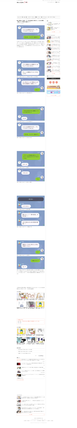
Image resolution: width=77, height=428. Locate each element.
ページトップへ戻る (53, 95)
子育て (43, 0)
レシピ (47, 0)
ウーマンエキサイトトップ (51, 2)
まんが (51, 0)
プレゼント (55, 0)
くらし (45, 0)
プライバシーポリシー (33, 420)
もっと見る (30, 414)
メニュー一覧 (58, 0)
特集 (47, 20)
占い (53, 0)
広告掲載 (52, 420)
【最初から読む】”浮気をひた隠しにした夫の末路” (25, 351)
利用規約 (28, 420)
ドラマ (18, 379)
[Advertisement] (38, 9)
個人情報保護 (39, 420)
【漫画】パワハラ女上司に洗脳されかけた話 (24, 353)
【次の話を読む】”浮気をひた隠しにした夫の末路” (25, 349)
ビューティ (49, 0)
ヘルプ (44, 419)
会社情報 (25, 420)
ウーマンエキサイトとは (35, 419)
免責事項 (48, 420)
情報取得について (44, 420)
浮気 (22, 379)
